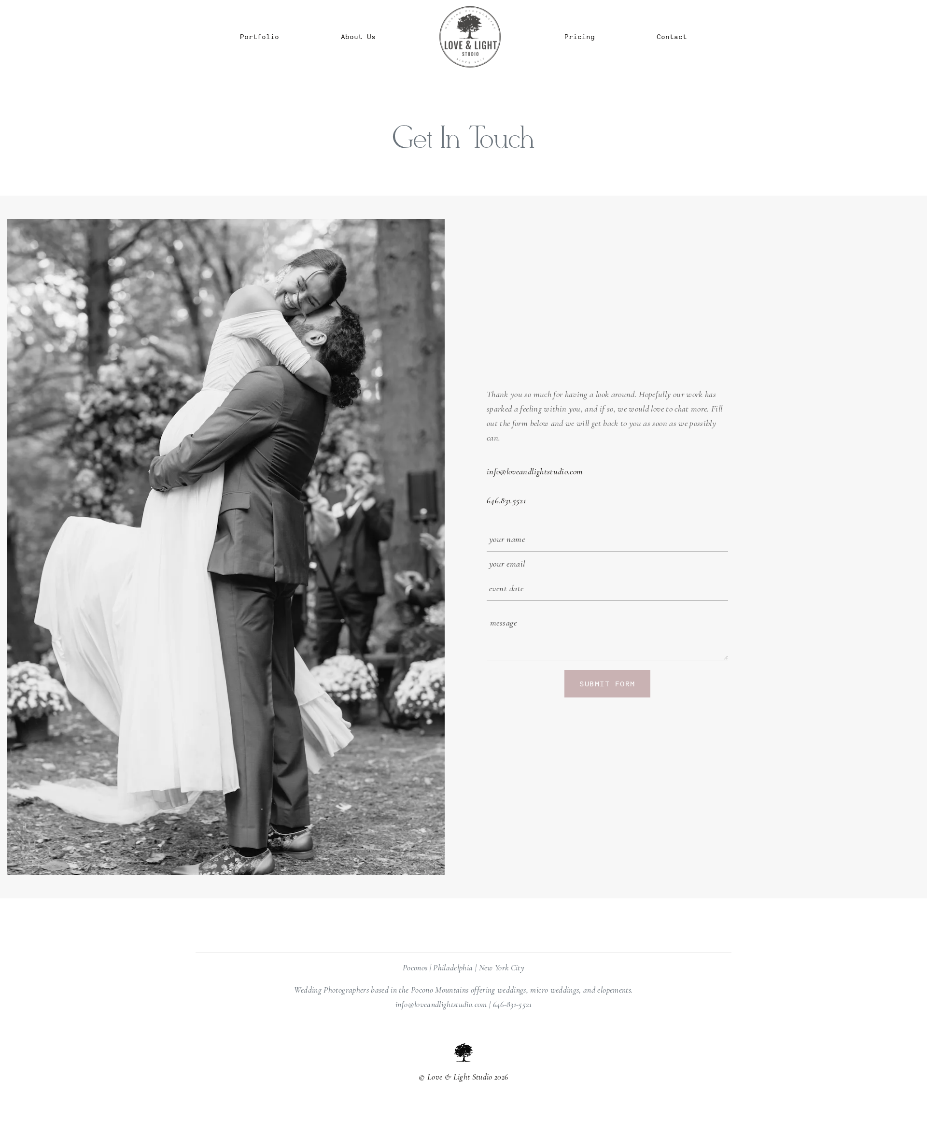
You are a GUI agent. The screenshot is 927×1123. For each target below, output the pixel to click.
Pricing (579, 36)
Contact (672, 36)
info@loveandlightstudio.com (535, 471)
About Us (358, 36)
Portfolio (259, 36)
